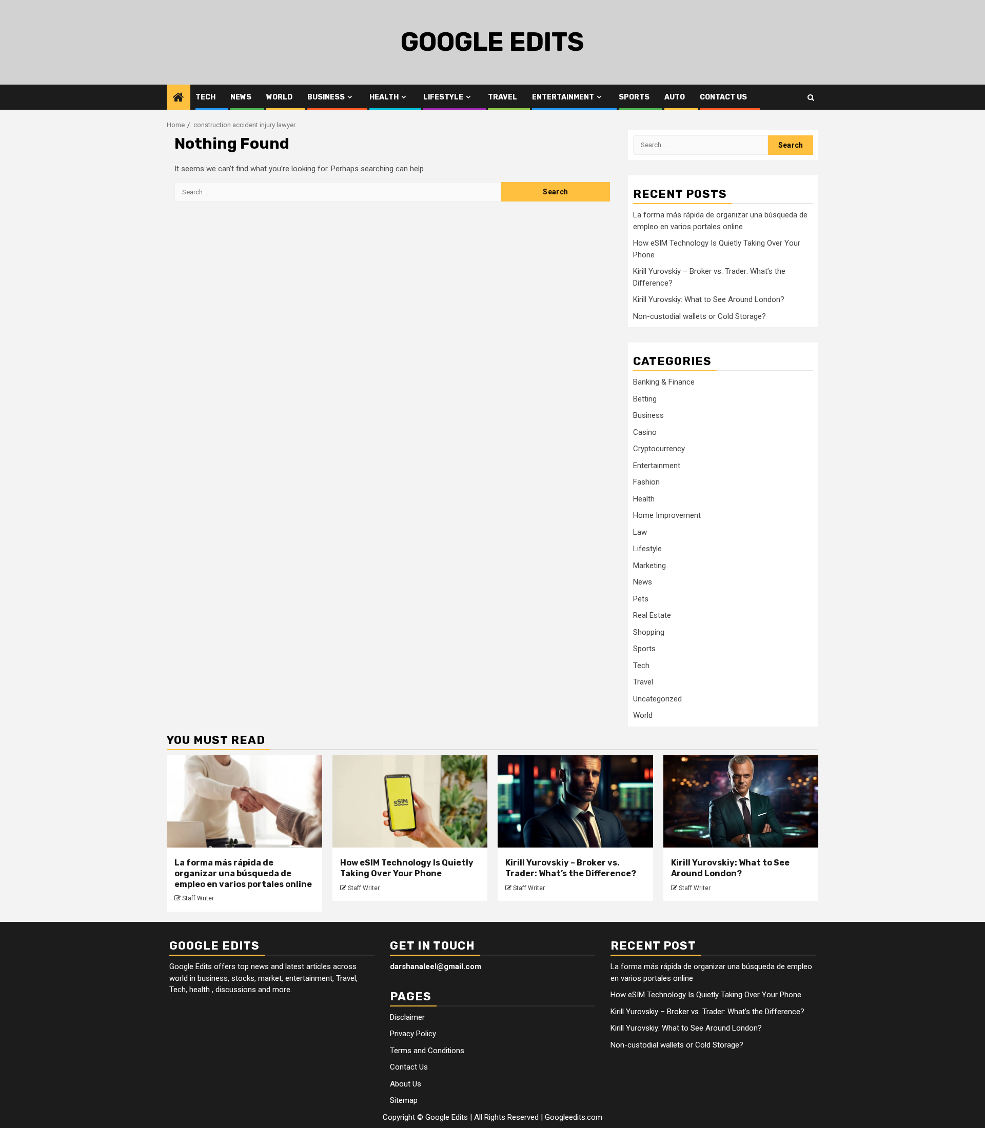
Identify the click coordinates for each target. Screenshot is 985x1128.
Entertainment (563, 97)
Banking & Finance (664, 382)
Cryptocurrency (659, 448)
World (279, 97)
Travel (502, 97)
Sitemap (404, 1100)
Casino (645, 432)
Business (326, 97)
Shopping (648, 632)
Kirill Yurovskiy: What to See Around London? (708, 299)
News (240, 97)
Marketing (649, 565)
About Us (405, 1084)
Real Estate (652, 615)
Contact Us (723, 97)
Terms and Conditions (427, 1050)
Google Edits (492, 42)
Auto (674, 97)
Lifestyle (443, 97)
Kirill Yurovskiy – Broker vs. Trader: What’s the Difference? (570, 868)
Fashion (646, 482)
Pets (640, 598)
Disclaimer (407, 1017)
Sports (634, 97)
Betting (645, 399)
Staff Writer (198, 898)
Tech (205, 97)
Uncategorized (657, 698)
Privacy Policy (413, 1033)
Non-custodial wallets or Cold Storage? (699, 316)
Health (384, 97)
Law (640, 532)
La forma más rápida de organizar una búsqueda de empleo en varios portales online (243, 873)
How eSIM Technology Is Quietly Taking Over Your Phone (407, 868)
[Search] (810, 97)
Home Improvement (667, 515)
